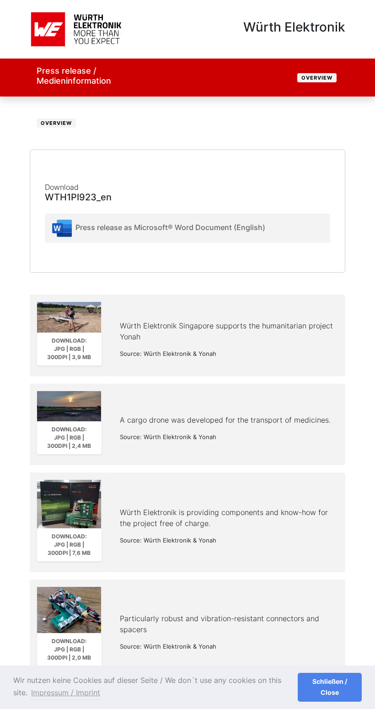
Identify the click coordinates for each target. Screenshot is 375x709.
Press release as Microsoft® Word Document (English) (169, 227)
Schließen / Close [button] (329, 686)
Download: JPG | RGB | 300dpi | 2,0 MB (69, 649)
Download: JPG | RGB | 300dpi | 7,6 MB (69, 544)
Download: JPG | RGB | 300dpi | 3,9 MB (69, 348)
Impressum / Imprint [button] (65, 692)
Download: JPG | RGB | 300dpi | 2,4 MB (69, 437)
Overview (316, 78)
